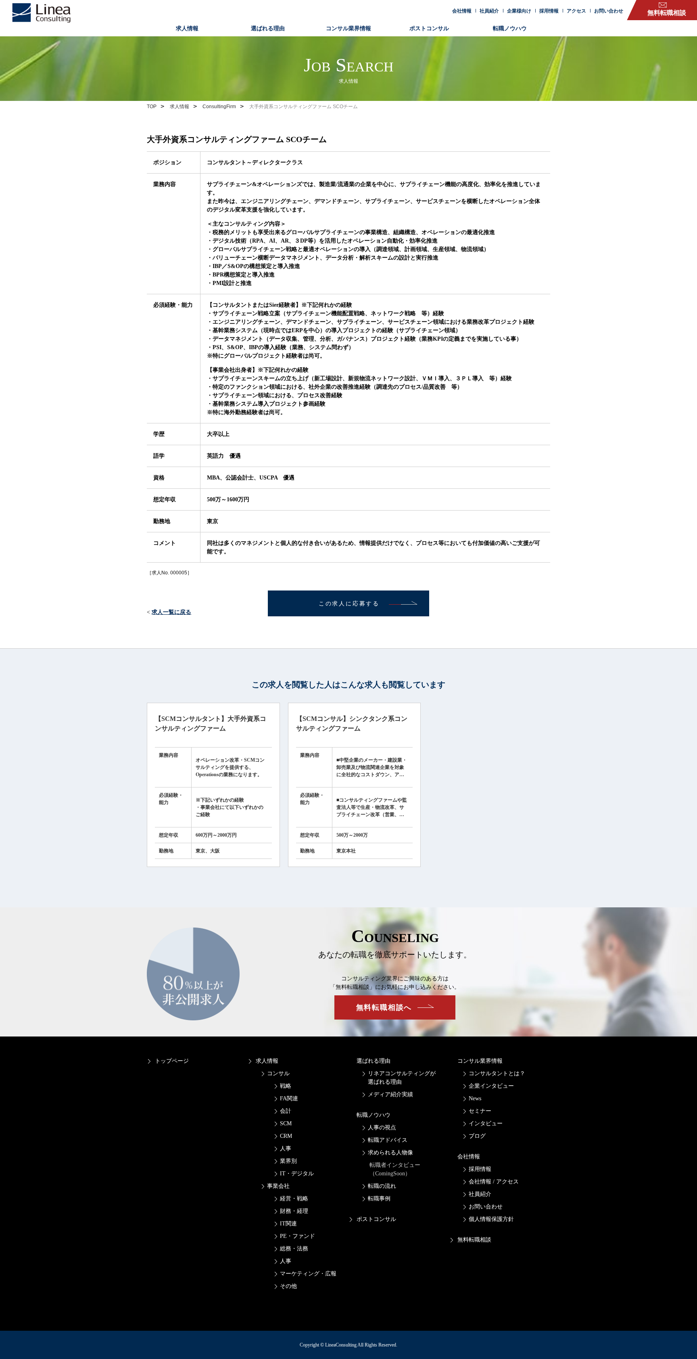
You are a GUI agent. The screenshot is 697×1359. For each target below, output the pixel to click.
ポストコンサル (429, 28)
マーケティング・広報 (308, 1274)
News (475, 1098)
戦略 (285, 1086)
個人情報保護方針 (491, 1219)
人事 (285, 1148)
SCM (286, 1123)
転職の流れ (382, 1186)
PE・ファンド (297, 1236)
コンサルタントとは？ (497, 1073)
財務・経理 (294, 1211)
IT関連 (288, 1224)
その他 (288, 1286)
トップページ (172, 1061)
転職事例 (379, 1199)
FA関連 (289, 1098)
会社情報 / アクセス (494, 1182)
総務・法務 (294, 1249)
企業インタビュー (491, 1086)
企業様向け (519, 11)
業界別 (288, 1161)
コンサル (278, 1073)
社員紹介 (489, 11)
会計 (285, 1111)
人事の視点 (382, 1127)
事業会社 (278, 1186)
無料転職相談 (474, 1240)
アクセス (576, 11)
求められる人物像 (390, 1153)
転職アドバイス (387, 1140)
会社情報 (462, 11)
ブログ (477, 1136)
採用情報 (549, 11)
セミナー (480, 1111)
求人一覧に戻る (171, 612)
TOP (152, 106)
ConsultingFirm (219, 106)
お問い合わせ (608, 11)
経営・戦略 (294, 1199)
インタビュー (486, 1123)
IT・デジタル (297, 1174)
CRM (286, 1136)
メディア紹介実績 (390, 1094)
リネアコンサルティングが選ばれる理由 (402, 1077)
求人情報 (187, 28)
